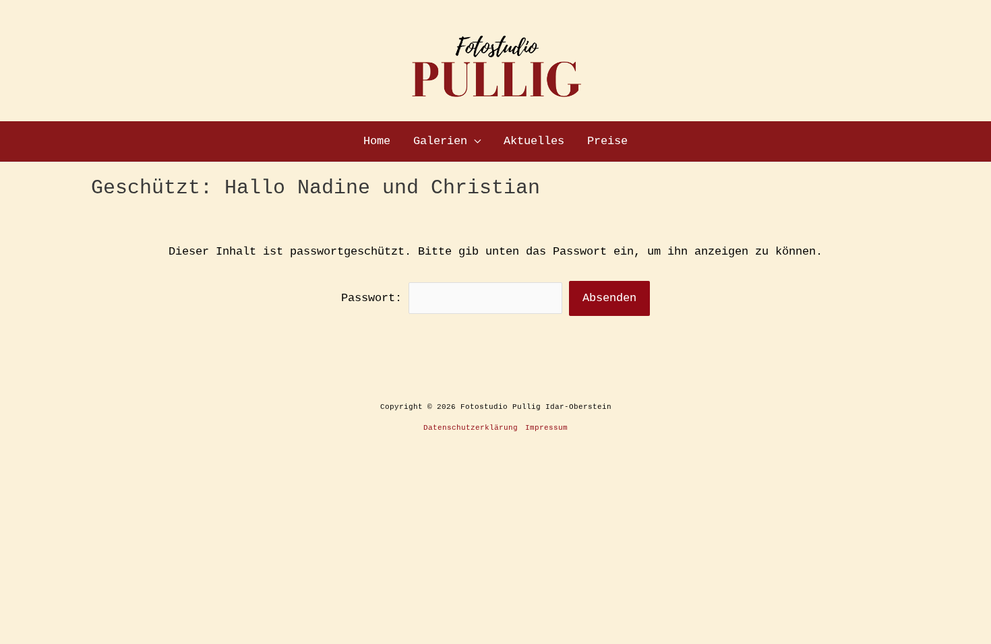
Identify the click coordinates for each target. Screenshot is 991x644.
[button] (474, 141)
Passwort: (375, 298)
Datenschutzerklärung (470, 428)
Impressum (546, 428)
